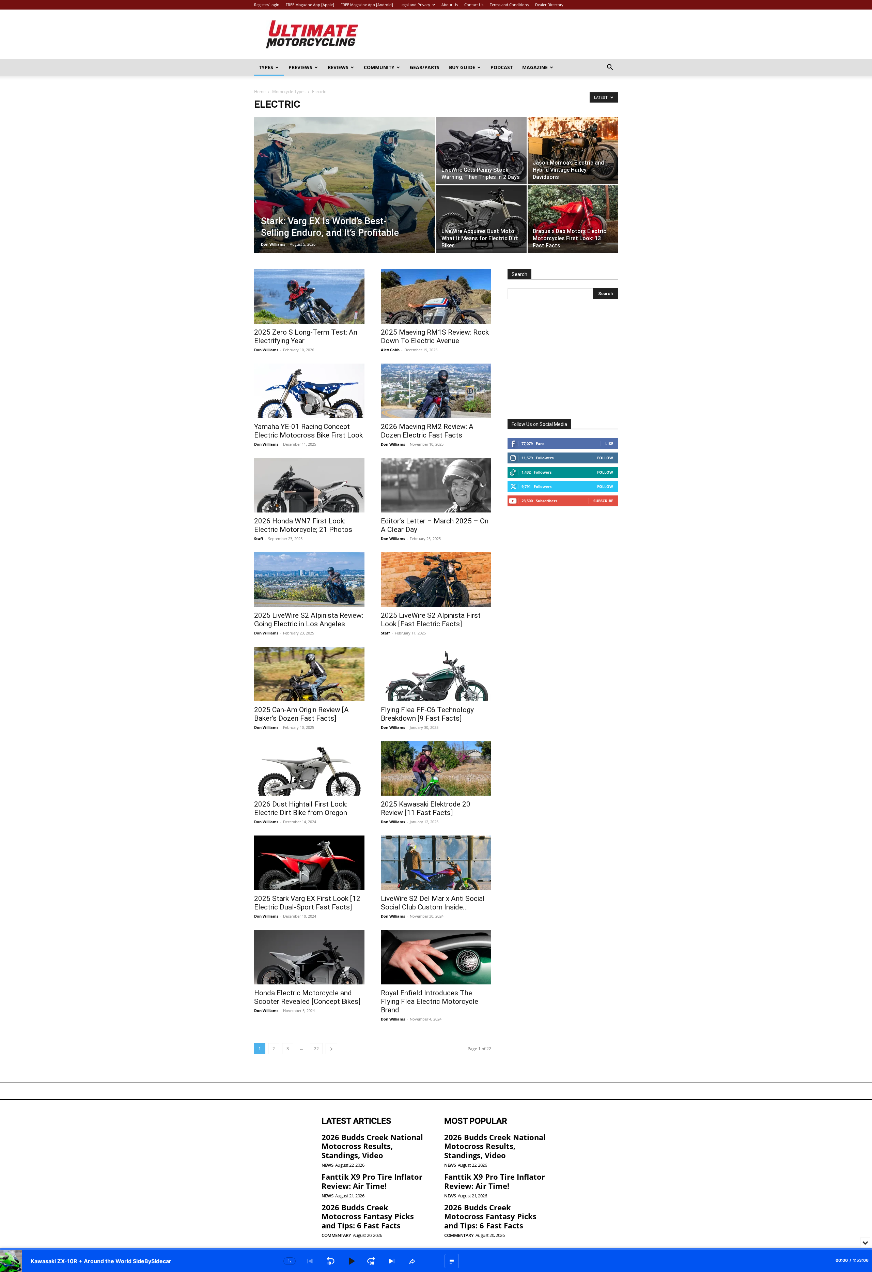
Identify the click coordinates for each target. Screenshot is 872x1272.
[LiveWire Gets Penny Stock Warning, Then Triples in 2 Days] (481, 150)
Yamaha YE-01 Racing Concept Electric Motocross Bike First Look (308, 431)
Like (609, 443)
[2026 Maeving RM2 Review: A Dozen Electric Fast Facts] (436, 391)
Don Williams (273, 244)
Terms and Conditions (509, 4)
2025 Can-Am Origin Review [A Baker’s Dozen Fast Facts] (301, 714)
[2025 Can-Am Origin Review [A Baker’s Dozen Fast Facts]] (309, 674)
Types (266, 67)
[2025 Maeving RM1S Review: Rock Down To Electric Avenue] (436, 296)
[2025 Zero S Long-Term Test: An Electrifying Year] (309, 296)
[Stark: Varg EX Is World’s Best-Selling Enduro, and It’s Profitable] (344, 195)
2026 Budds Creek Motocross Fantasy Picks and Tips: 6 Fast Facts (368, 1216)
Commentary (336, 1235)
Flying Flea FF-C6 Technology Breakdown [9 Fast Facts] (427, 714)
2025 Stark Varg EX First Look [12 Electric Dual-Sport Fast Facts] (307, 902)
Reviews (338, 67)
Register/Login (266, 4)
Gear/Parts (424, 67)
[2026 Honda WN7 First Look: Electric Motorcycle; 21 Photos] (309, 485)
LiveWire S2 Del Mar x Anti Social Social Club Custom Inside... (433, 902)
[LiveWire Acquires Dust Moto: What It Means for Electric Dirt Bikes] (481, 219)
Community (379, 67)
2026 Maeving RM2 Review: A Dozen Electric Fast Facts (427, 431)
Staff (258, 538)
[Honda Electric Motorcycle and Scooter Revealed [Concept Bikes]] (309, 957)
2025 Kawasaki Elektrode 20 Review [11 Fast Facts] (425, 808)
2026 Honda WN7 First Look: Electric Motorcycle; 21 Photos (303, 525)
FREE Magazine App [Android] (367, 4)
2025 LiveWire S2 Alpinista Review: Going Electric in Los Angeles (308, 619)
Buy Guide (462, 67)
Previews (300, 67)
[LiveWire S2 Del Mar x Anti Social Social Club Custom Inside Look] (436, 863)
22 (316, 1049)
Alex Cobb (390, 349)
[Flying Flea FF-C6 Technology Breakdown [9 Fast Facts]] (436, 674)
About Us (449, 4)
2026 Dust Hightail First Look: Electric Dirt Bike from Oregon (300, 808)
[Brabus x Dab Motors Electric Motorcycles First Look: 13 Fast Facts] (573, 219)
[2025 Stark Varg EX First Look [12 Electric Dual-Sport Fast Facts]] (309, 863)
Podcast (501, 67)
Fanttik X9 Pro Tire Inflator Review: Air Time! (372, 1181)
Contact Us (473, 4)
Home (260, 91)
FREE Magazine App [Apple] (310, 4)
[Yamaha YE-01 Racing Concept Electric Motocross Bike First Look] (309, 391)
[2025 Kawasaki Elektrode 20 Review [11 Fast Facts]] (436, 768)
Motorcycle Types (289, 91)
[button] (610, 68)
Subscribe (603, 500)
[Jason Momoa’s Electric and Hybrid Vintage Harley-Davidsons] (573, 150)
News (327, 1165)
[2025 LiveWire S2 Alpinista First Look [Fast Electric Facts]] (436, 579)
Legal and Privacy (415, 4)
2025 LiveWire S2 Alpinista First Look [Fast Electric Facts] (431, 619)
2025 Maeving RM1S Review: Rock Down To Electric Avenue (435, 336)
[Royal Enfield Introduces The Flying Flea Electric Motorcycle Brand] (436, 957)
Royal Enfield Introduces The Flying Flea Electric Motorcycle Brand (429, 1001)
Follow (605, 457)
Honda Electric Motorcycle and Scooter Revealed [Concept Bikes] (307, 997)
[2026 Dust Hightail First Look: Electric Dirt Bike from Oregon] (309, 768)
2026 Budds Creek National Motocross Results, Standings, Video (372, 1146)
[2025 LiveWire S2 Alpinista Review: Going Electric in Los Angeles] (309, 579)
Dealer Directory (549, 4)
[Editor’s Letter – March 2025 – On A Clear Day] (436, 485)
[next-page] (331, 1048)
